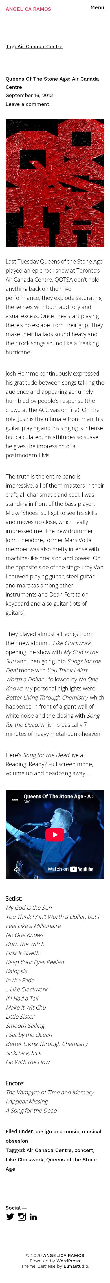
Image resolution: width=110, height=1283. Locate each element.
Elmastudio (75, 1266)
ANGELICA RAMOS (28, 9)
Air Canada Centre (49, 1150)
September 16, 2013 (29, 95)
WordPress (68, 1260)
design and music (57, 1131)
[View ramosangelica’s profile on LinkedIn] (33, 1216)
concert (83, 1150)
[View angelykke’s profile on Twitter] (10, 1216)
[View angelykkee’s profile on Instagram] (21, 1216)
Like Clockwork (24, 1159)
